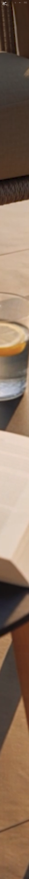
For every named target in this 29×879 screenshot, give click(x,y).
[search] (15, 2)
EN (20, 2)
